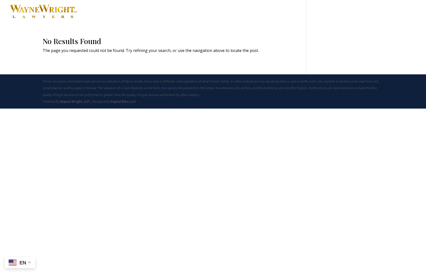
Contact (401, 12)
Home (276, 12)
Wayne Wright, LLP (75, 101)
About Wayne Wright (342, 12)
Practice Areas (300, 12)
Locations (374, 12)
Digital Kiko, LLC (123, 101)
